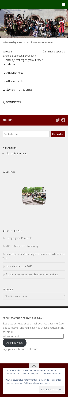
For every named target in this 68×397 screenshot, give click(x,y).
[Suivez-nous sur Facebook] (63, 120)
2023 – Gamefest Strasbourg (22, 246)
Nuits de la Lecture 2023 (19, 266)
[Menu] (63, 4)
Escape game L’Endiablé (19, 238)
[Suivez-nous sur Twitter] (58, 120)
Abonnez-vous (14, 343)
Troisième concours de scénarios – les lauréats (32, 274)
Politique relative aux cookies (37, 383)
